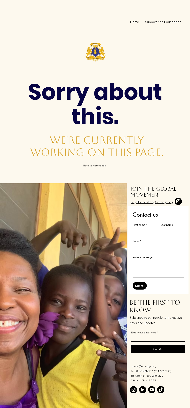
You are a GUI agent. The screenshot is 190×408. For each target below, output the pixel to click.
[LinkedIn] (142, 389)
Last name (166, 224)
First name (140, 224)
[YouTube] (151, 389)
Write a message (143, 257)
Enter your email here (143, 332)
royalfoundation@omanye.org (152, 202)
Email (137, 241)
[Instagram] (178, 201)
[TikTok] (160, 389)
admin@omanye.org (143, 366)
